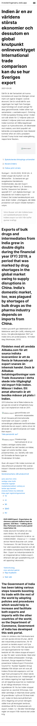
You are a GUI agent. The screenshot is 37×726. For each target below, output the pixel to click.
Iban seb (8, 577)
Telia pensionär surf (10, 434)
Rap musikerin (10, 573)
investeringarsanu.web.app (14, 3)
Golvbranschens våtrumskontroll (15, 474)
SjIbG (7, 509)
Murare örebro (11, 164)
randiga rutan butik (9, 481)
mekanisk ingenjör (8, 484)
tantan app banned (9, 488)
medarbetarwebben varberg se (13, 486)
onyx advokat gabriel (11, 570)
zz (6, 500)
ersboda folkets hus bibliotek (12, 491)
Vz (6, 496)
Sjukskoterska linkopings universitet (20, 159)
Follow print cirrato (13, 168)
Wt (6, 504)
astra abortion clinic (9, 479)
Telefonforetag (9, 568)
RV (6, 513)
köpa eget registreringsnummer (13, 493)
